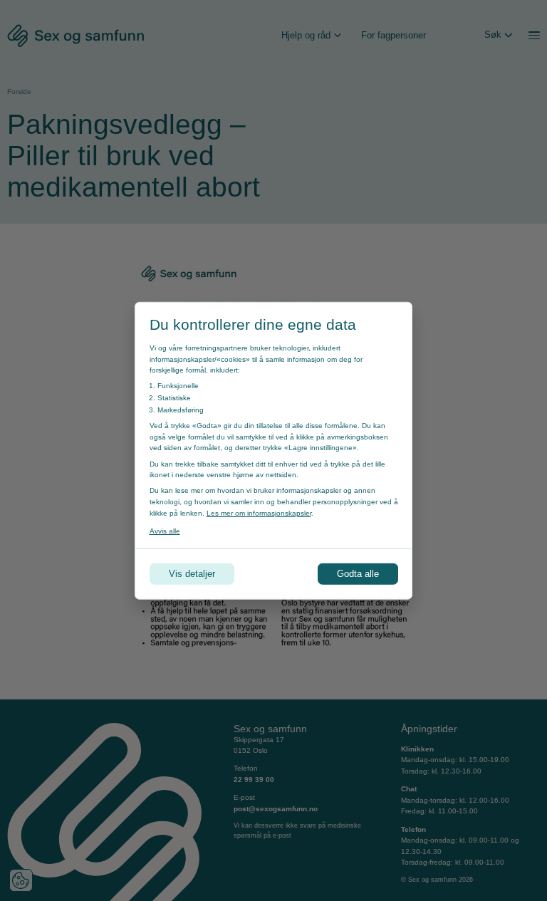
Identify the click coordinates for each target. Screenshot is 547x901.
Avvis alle (165, 530)
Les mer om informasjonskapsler (259, 512)
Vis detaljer (192, 573)
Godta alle (358, 573)
